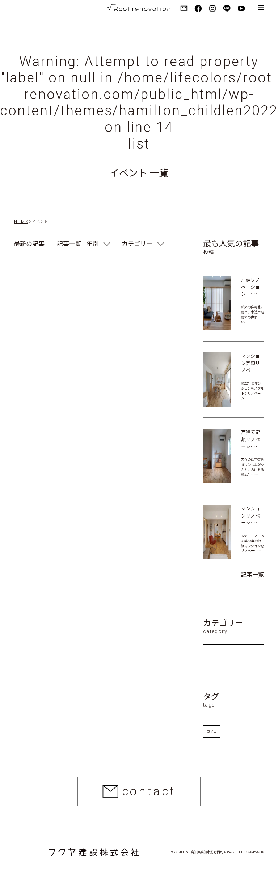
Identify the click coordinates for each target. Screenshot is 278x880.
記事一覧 (69, 243)
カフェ (211, 731)
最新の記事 (29, 243)
